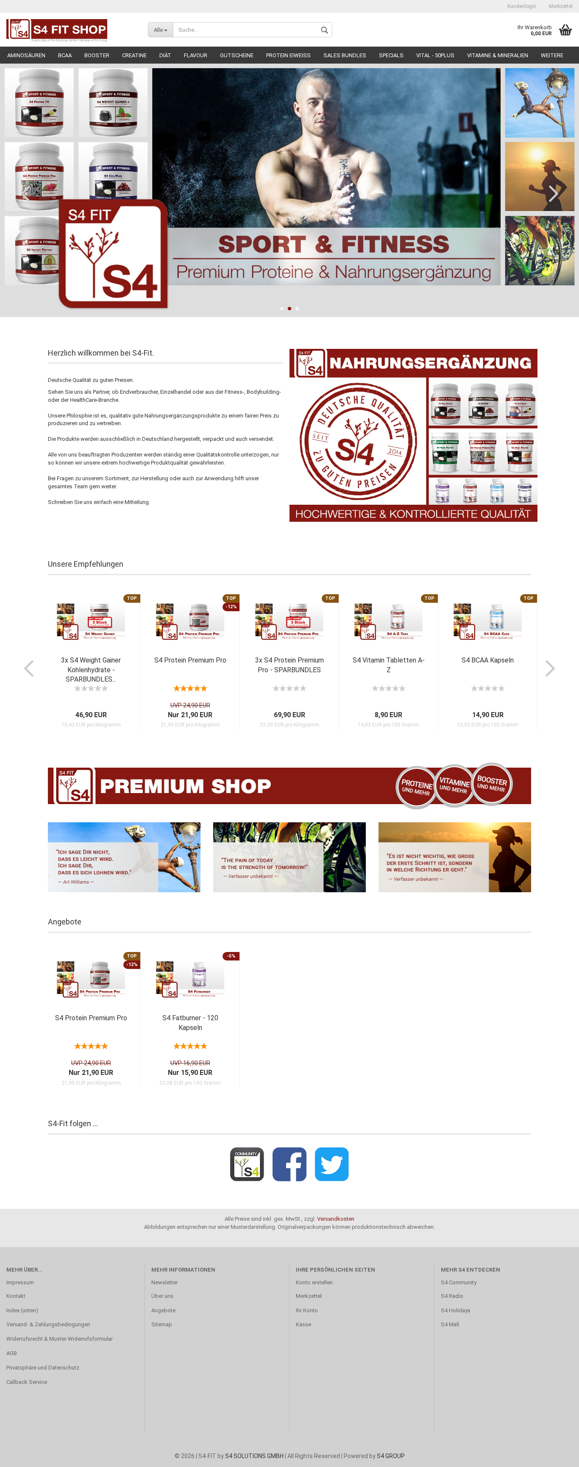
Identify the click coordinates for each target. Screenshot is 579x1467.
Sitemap (161, 1324)
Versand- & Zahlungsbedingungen (48, 1324)
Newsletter (164, 1282)
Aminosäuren (26, 55)
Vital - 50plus (435, 55)
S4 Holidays (455, 1310)
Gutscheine (236, 55)
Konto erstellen (314, 1282)
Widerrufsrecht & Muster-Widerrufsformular (59, 1339)
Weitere (552, 55)
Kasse (303, 1324)
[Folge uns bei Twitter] (332, 1164)
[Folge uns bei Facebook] (289, 1164)
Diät (165, 55)
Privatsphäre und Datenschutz (42, 1367)
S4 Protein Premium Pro (190, 660)
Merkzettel (561, 6)
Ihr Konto (307, 1310)
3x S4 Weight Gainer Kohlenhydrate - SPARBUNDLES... (91, 670)
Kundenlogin (521, 6)
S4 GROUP (391, 1456)
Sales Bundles (344, 55)
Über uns (162, 1296)
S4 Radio (452, 1296)
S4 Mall (450, 1324)
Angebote (163, 1310)
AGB (11, 1353)
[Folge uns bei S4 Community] (247, 1164)
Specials (391, 55)
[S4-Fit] (74, 29)
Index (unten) (22, 1310)
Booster (96, 55)
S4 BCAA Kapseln (488, 660)
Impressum (20, 1282)
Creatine (134, 55)
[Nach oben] (555, 1454)
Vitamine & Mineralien (497, 55)
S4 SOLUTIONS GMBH (254, 1456)
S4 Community (458, 1282)
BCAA (65, 55)
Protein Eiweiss (288, 55)
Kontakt (15, 1296)
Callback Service (26, 1382)
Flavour (195, 55)
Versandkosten (335, 1219)
